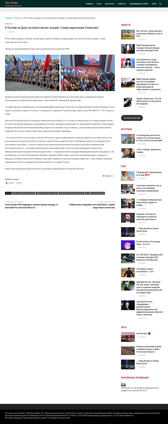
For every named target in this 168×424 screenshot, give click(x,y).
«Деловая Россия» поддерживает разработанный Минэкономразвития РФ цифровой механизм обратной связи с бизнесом (149, 308)
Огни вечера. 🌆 (143, 333)
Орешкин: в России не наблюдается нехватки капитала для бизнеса (146, 217)
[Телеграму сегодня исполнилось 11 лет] (128, 269)
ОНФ (87, 193)
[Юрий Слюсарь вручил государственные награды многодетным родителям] (128, 45)
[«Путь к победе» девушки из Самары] (128, 149)
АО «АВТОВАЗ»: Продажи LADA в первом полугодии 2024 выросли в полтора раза (149, 257)
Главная (89, 4)
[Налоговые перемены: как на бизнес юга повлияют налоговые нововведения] (128, 185)
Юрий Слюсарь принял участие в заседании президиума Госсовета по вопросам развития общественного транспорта (148, 84)
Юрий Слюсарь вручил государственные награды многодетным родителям (148, 48)
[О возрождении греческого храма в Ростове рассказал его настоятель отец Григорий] (128, 135)
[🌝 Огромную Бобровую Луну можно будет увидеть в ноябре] (128, 200)
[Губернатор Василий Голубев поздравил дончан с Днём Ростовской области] (128, 346)
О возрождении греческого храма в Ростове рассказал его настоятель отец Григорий (149, 138)
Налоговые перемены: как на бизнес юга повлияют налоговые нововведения (148, 188)
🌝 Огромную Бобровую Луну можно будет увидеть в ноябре (149, 202)
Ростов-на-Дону (97, 193)
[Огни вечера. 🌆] (128, 333)
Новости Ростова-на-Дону (46, 193)
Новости (122, 4)
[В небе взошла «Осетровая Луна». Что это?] (128, 241)
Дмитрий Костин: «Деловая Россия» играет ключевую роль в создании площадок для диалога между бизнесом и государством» (149, 287)
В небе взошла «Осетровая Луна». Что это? (148, 242)
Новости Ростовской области (71, 193)
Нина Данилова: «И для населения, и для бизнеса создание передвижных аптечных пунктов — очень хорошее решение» (148, 64)
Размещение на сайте (138, 4)
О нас (99, 4)
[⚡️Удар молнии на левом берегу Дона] (128, 228)
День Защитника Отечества (23, 193)
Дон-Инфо (11, 2)
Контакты (109, 4)
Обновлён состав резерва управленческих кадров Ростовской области (140, 389)
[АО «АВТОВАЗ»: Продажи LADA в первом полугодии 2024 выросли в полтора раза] (128, 254)
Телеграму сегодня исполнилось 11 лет (145, 270)
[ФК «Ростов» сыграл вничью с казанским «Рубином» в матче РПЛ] (128, 31)
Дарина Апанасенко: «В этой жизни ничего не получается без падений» (148, 101)
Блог (154, 4)
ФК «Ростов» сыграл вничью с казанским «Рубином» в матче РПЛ (149, 33)
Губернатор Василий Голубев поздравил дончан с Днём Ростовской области (148, 349)
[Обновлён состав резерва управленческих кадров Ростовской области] (123, 384)
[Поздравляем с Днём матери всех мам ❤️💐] (128, 172)
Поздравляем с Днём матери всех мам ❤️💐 (148, 173)
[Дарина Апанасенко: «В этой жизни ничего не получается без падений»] (128, 98)
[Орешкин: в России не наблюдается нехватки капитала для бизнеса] (128, 214)
